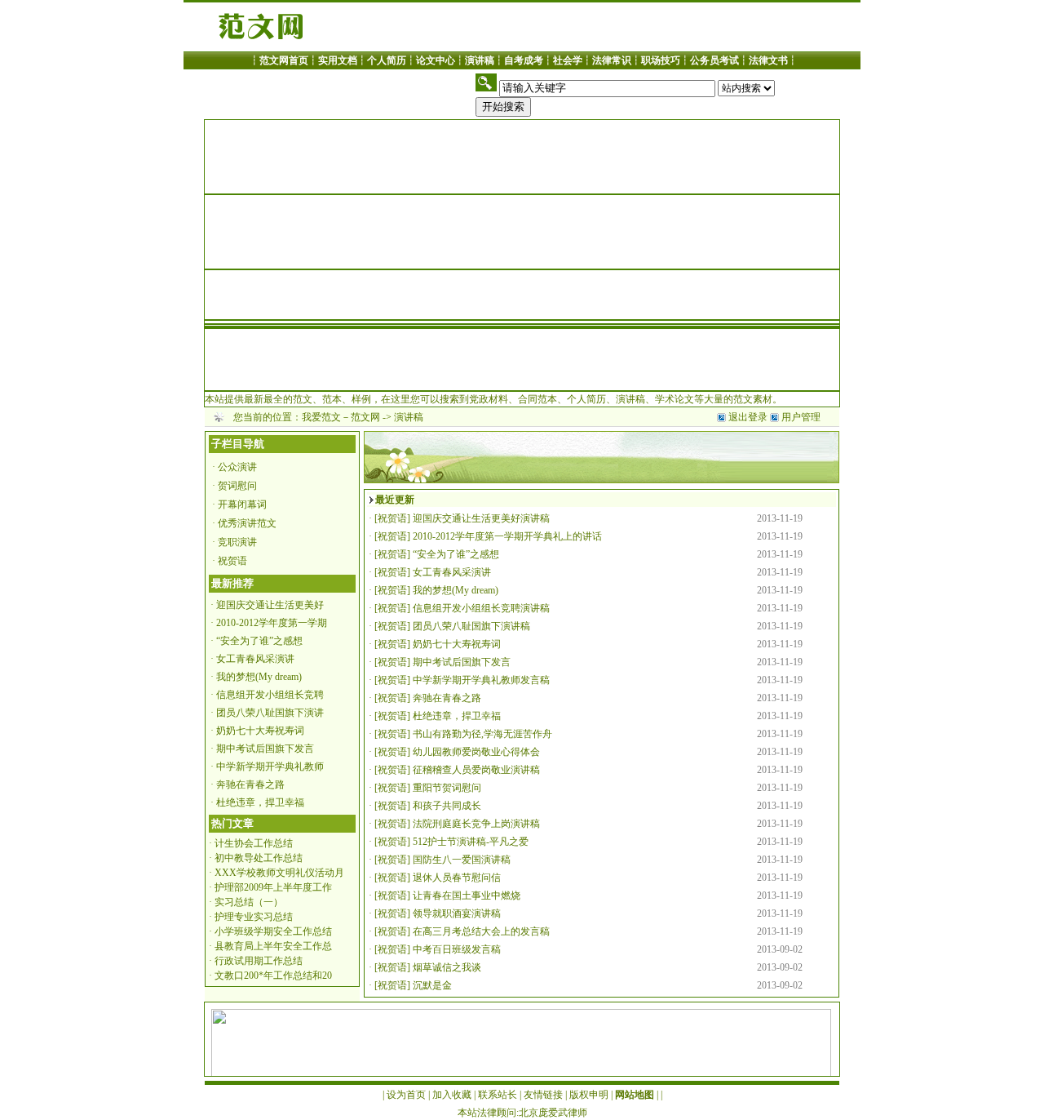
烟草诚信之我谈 (447, 967)
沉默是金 (432, 985)
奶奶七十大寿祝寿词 (260, 730)
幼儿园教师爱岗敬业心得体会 (476, 752)
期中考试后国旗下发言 (265, 748)
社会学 (567, 60)
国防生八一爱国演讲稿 (462, 859)
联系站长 (497, 1094)
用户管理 (801, 417)
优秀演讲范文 (247, 523)
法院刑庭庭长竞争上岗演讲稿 (476, 823)
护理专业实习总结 (254, 916)
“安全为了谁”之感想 (259, 641)
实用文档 (337, 60)
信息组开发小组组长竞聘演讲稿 (481, 608)
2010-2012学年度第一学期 (271, 623)
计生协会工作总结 (254, 843)
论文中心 (435, 60)
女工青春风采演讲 (255, 658)
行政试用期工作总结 (259, 961)
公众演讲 (237, 467)
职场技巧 (660, 60)
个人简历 (386, 60)
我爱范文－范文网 (341, 417)
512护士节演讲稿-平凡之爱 (471, 841)
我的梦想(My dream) (259, 676)
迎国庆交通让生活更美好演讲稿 (481, 518)
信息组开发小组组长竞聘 (270, 694)
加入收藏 (451, 1094)
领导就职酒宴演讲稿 (457, 913)
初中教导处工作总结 (259, 858)
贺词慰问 (237, 485)
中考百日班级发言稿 (457, 949)
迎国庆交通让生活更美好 (270, 605)
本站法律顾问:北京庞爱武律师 (522, 1112)
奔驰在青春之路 (250, 784)
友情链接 (543, 1094)
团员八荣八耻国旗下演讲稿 (471, 626)
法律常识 (611, 60)
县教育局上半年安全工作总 (273, 946)
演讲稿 (479, 60)
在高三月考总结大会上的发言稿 (481, 931)
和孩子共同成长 (447, 805)
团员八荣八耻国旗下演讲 (270, 712)
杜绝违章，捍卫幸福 (260, 802)
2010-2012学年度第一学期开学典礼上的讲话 (507, 536)
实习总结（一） (249, 902)
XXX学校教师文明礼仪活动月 (279, 872)
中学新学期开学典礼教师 (270, 766)
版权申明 (588, 1094)
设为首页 (406, 1094)
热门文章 (232, 823)
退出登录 (748, 417)
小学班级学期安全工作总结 (273, 931)
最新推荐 (232, 583)
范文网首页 (283, 60)
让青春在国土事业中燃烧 (466, 895)
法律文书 (768, 60)
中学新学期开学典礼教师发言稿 (481, 680)
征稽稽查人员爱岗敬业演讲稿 (476, 770)
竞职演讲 (237, 542)
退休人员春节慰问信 (457, 877)
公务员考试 (714, 60)
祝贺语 (232, 561)
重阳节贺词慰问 (447, 787)
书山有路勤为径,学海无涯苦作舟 (482, 734)
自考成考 (523, 60)
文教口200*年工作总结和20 (273, 975)
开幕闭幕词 (242, 504)
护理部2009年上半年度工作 (273, 887)
